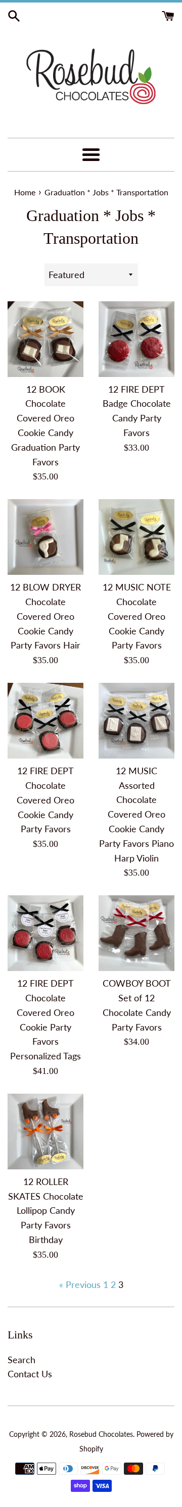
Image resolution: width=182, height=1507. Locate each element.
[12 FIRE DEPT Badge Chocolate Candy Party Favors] (136, 339)
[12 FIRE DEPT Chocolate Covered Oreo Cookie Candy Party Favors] (45, 721)
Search (21, 1359)
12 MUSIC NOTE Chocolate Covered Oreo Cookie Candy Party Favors (137, 616)
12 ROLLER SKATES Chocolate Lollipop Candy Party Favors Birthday (45, 1210)
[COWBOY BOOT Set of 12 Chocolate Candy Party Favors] (136, 933)
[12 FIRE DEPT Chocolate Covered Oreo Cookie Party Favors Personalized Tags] (45, 933)
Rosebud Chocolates (101, 1434)
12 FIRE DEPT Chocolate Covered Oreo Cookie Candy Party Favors (45, 799)
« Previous (80, 1284)
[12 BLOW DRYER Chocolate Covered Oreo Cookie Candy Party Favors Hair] (45, 537)
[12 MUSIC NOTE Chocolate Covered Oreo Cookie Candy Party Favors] (136, 537)
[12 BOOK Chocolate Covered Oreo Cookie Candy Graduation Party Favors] (45, 339)
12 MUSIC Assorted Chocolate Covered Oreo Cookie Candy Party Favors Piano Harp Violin (136, 814)
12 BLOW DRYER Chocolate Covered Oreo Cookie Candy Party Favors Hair (45, 616)
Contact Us (30, 1373)
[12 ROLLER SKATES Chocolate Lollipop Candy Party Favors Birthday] (45, 1131)
